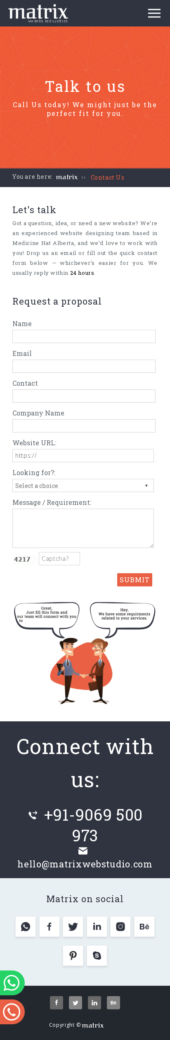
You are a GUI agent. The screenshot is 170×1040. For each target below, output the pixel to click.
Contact (25, 383)
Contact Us (108, 177)
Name (22, 323)
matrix (67, 177)
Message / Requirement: (51, 502)
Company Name (38, 412)
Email (22, 353)
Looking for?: (33, 472)
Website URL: (34, 442)
